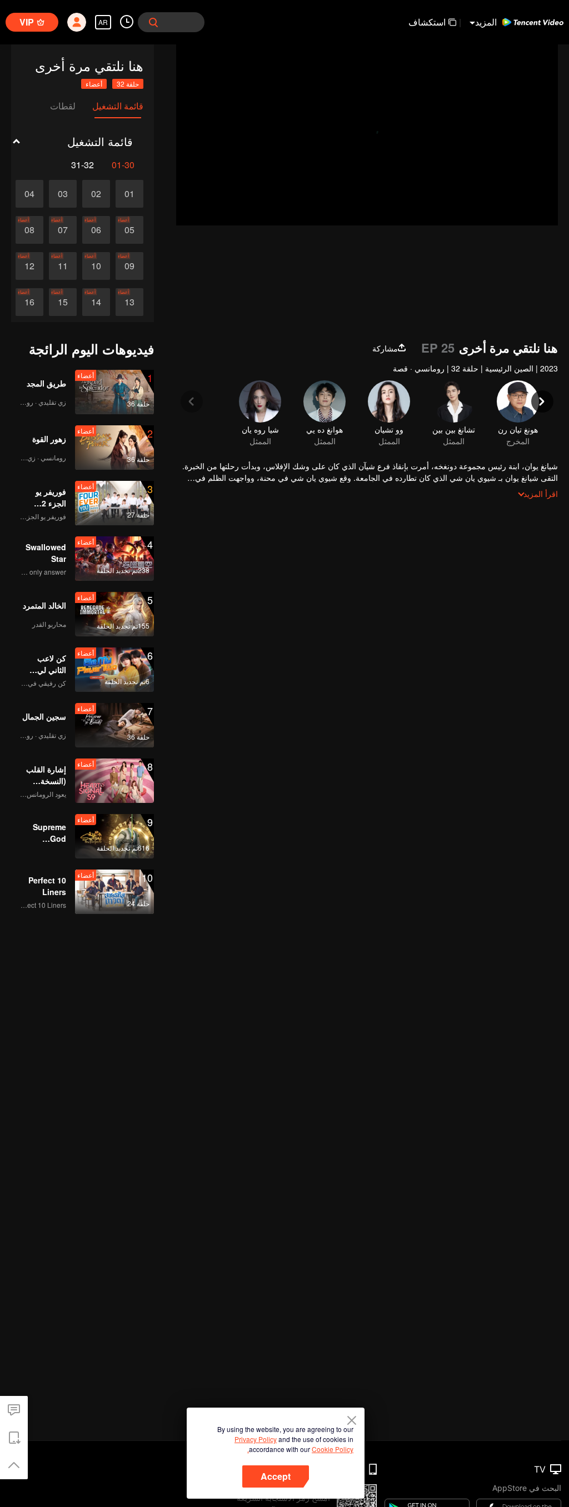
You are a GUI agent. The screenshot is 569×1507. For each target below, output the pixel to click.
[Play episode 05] (129, 230)
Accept (276, 1476)
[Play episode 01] (129, 194)
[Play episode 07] (63, 230)
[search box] (153, 22)
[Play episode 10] (96, 266)
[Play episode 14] (96, 302)
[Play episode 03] (63, 194)
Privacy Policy (255, 1439)
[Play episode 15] (63, 302)
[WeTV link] (532, 22)
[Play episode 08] (29, 230)
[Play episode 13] (129, 302)
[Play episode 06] (96, 230)
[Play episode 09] (129, 266)
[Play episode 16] (29, 302)
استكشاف (427, 22)
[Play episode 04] (29, 194)
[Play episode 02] (96, 194)
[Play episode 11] (63, 266)
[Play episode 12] (29, 266)
